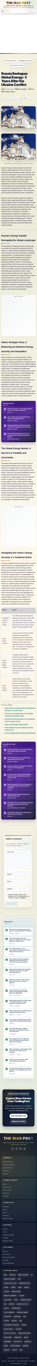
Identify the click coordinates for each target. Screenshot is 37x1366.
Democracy (17, 1337)
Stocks (21, 1295)
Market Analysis (23, 1274)
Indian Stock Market (10, 1295)
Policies (6, 1320)
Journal (5, 1232)
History (5, 1209)
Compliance (17, 1316)
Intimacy (5, 1229)
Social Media (8, 1337)
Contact (24, 1363)
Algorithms (7, 1299)
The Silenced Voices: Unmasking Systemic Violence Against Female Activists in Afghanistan (18, 991)
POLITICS (31, 89)
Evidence (25, 1345)
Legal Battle (18, 1341)
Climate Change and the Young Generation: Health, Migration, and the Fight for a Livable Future (20, 940)
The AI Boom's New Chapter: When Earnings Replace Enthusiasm (18, 1060)
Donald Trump (16, 1291)
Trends (13, 1287)
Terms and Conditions (9, 1257)
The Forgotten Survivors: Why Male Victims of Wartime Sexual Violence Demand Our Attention (19, 1040)
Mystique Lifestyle (8, 1218)
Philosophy (6, 1206)
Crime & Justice (7, 1190)
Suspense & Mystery (8, 1235)
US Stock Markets (7, 1162)
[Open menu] (2, 11)
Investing (12, 1274)
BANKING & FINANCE (21, 89)
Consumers (7, 1341)
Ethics (16, 1299)
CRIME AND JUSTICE (15, 995)
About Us (5, 1251)
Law (5, 1304)
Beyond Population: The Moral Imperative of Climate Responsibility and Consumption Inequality (19, 786)
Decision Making (15, 1345)
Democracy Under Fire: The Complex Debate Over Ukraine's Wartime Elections (19, 409)
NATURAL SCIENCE (11, 798)
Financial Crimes (26, 1299)
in (20, 1148)
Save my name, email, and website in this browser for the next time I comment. (18, 896)
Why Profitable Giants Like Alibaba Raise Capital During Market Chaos (18, 417)
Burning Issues (7, 1187)
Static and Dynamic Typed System (16, 724)
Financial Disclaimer (8, 1263)
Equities (14, 1320)
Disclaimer (6, 1260)
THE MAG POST (18, 3)
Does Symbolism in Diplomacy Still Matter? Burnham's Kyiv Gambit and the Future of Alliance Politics (19, 776)
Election (18, 1329)
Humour (5, 1212)
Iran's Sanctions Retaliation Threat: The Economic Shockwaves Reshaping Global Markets (18, 435)
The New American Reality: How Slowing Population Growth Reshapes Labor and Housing (20, 1070)
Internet (11, 1304)
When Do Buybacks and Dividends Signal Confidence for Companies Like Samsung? (19, 426)
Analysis (5, 1173)
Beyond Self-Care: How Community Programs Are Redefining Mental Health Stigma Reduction (20, 804)
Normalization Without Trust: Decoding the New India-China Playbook (19, 813)
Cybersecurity (16, 1308)
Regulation (7, 1316)
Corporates (6, 1170)
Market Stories (18, 1121)
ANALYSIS (9, 769)
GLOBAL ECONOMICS (15, 933)
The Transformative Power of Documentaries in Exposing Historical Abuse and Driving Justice (19, 950)
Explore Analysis (18, 1116)
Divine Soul (6, 1215)
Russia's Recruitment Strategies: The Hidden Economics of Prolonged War (19, 766)
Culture (6, 1291)
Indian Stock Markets (8, 1165)
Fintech (26, 1287)
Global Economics (8, 1168)
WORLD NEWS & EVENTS (8, 91)
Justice (24, 1325)
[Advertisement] (18, 33)
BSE (20, 1320)
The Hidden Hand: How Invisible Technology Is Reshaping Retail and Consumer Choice (19, 1030)
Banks (6, 1345)
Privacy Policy (7, 1254)
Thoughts (5, 1196)
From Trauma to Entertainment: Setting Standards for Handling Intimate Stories (20, 1020)
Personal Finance (22, 1312)
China (19, 1287)
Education (27, 1341)
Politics (5, 1184)
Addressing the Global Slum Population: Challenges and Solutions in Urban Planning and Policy (20, 971)
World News (6, 1193)
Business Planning (9, 1279)
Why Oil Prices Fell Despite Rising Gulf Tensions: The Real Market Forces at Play (20, 930)
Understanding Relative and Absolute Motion (20, 733)
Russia (26, 1337)
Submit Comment (11, 903)
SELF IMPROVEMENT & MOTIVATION (16, 808)
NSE (24, 1316)
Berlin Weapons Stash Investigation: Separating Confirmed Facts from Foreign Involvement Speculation (19, 960)
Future (6, 1287)
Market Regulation (24, 1333)
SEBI (21, 1350)
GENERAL (11, 954)
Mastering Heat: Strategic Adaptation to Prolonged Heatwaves (18, 795)
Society (6, 1308)
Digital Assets (8, 1329)
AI (31, 1274)
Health (15, 1350)
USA (19, 1279)
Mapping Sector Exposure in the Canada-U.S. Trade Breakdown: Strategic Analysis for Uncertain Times (20, 1002)
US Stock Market (9, 1312)
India (5, 1274)
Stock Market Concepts (11, 1325)
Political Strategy (10, 1333)
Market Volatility (22, 1304)
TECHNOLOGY (12, 1034)
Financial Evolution (10, 1283)
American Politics (24, 1283)
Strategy (7, 1350)
